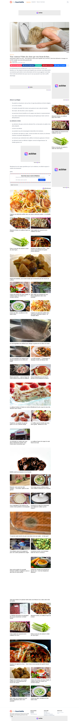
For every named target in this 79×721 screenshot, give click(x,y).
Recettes (32, 711)
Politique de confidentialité (49, 715)
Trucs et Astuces (34, 714)
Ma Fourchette (14, 61)
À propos (45, 711)
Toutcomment (15, 184)
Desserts (32, 713)
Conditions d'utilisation (48, 714)
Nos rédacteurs (47, 713)
